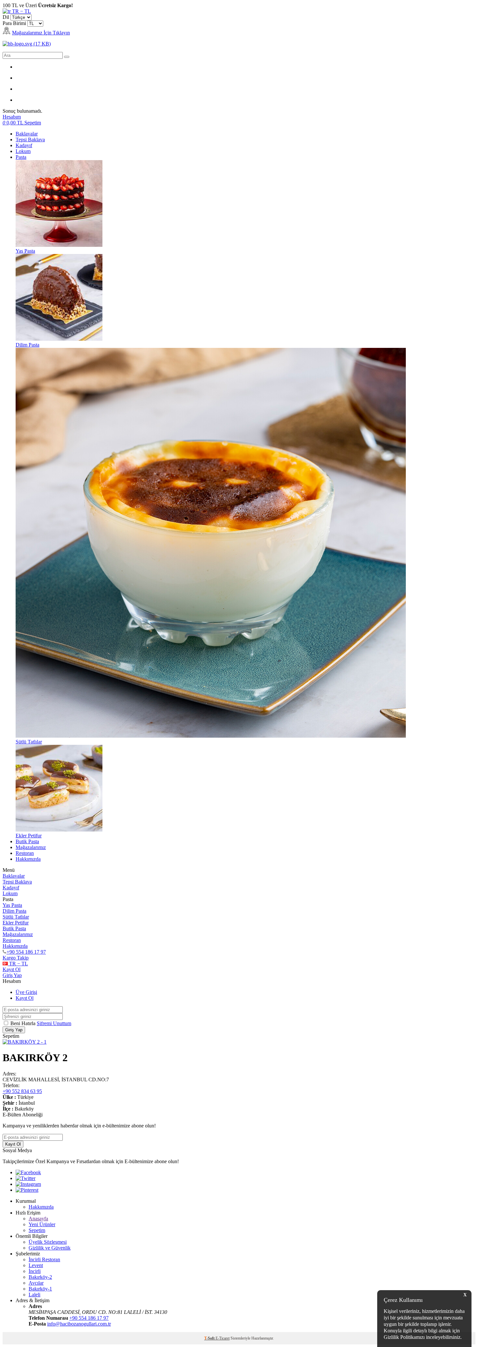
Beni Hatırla (23, 1023)
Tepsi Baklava (30, 139)
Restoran (25, 853)
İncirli (35, 1271)
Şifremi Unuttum (54, 1023)
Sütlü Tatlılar (16, 917)
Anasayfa (38, 1218)
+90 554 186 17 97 (26, 952)
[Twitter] (25, 1178)
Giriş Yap (12, 975)
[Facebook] (28, 1172)
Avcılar (36, 1283)
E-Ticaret (223, 1338)
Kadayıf (24, 145)
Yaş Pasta (12, 905)
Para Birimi (14, 23)
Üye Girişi (26, 992)
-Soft (210, 1338)
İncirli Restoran (44, 1259)
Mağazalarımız (31, 847)
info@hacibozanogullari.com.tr (79, 1324)
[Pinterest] (27, 1190)
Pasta (21, 157)
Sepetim (37, 1230)
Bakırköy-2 (40, 1277)
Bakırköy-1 (40, 1288)
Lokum (23, 151)
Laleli (34, 1294)
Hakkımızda (28, 859)
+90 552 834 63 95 (22, 1091)
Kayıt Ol (11, 969)
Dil (6, 17)
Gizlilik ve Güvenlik (50, 1248)
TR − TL (21, 11)
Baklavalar (27, 133)
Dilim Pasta (14, 911)
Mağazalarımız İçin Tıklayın (41, 32)
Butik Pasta (27, 841)
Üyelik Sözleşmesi (48, 1242)
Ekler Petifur (16, 922)
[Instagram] (28, 1184)
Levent (36, 1265)
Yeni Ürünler (42, 1224)
